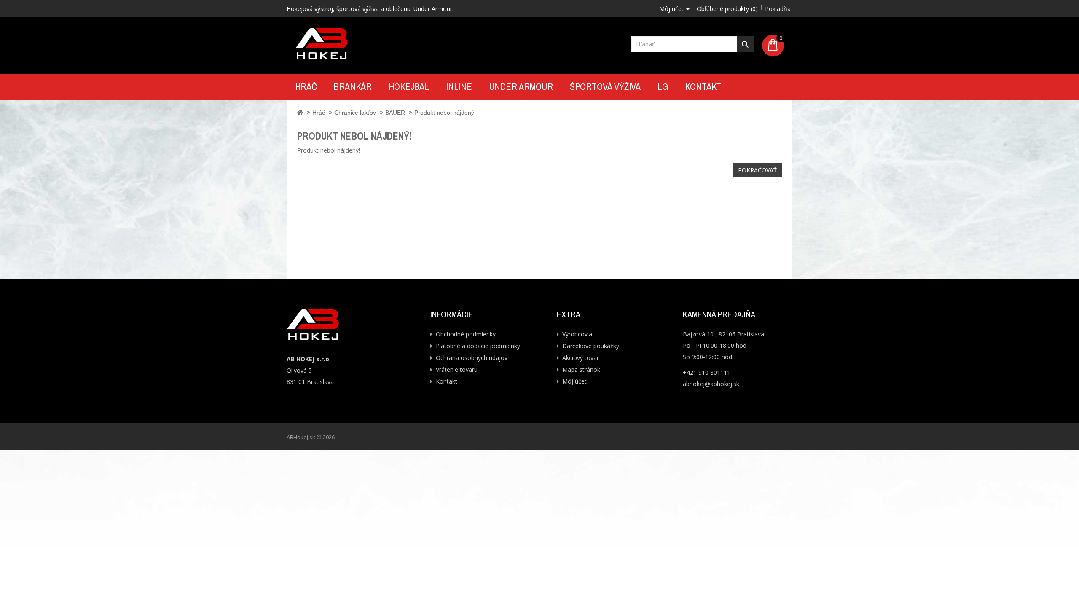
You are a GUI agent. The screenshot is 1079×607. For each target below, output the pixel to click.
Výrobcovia (577, 334)
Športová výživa (605, 86)
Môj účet (574, 381)
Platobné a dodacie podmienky (478, 346)
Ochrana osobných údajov (471, 358)
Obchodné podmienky (466, 334)
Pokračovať (757, 170)
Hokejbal (409, 86)
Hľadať (745, 44)
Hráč (306, 86)
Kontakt (703, 86)
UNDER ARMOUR (521, 86)
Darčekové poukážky (590, 346)
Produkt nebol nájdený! (445, 112)
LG (663, 86)
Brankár (353, 86)
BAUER (395, 112)
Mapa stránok (581, 369)
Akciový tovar (580, 358)
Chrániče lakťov (355, 112)
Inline (459, 86)
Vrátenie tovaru (457, 369)
